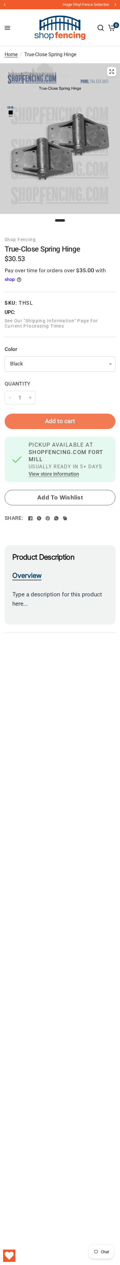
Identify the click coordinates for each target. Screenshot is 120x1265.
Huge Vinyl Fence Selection (61, 4)
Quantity (17, 384)
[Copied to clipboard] (65, 518)
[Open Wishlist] (9, 1256)
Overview (27, 575)
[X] (39, 518)
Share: (14, 518)
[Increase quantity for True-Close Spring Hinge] (30, 397)
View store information (54, 474)
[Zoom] (111, 71)
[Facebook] (30, 518)
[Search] (100, 27)
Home (11, 54)
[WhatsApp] (56, 518)
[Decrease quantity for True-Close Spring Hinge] (10, 397)
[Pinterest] (47, 518)
